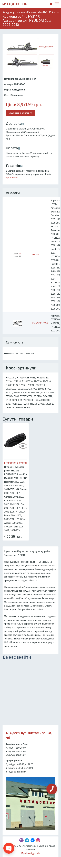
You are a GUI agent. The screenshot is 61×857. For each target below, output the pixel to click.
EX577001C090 (40, 323)
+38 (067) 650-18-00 (16, 748)
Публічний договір (30, 853)
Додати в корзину (20, 112)
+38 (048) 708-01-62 (16, 755)
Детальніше (12, 177)
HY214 (35, 254)
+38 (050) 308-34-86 (16, 751)
